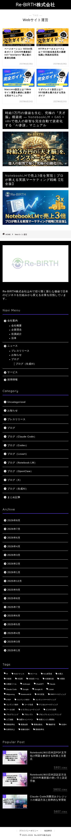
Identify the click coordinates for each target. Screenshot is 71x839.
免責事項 (48, 831)
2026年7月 (13, 529)
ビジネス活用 (51, 710)
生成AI (64, 724)
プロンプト (28, 714)
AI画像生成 (49, 679)
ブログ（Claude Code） (22, 436)
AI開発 (62, 679)
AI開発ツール (11, 684)
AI (7, 674)
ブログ (15, 359)
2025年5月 (13, 624)
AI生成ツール (34, 679)
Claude (52, 684)
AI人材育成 (47, 674)
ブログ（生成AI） (26, 364)
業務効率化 (10, 724)
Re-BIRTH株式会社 (35, 4)
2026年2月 (13, 563)
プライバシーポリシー (28, 831)
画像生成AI (25, 729)
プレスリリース (20, 351)
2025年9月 (13, 590)
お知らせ (16, 355)
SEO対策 (40, 694)
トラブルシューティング (30, 710)
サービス (12, 372)
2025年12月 (14, 581)
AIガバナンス (19, 674)
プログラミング (12, 714)
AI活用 (20, 679)
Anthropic (26, 684)
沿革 (14, 338)
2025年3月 (13, 641)
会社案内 (12, 320)
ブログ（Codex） (17, 445)
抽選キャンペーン (26, 719)
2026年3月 (13, 555)
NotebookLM (26, 694)
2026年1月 (13, 572)
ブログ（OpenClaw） (20, 471)
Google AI (39, 689)
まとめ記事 (13, 497)
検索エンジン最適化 (46, 719)
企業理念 (16, 329)
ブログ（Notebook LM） (22, 462)
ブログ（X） (14, 480)
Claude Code (11, 689)
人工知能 (9, 719)
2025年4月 (13, 633)
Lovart (51, 689)
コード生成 (28, 705)
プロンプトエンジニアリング (50, 714)
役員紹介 (16, 334)
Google (26, 689)
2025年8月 (13, 598)
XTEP (8, 700)
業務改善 (24, 724)
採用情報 (12, 379)
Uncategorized (16, 402)
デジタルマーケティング (48, 705)
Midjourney (10, 694)
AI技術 (8, 679)
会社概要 (16, 325)
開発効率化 (40, 729)
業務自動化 (38, 724)
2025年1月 (13, 650)
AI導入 (60, 674)
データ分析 (10, 710)
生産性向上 (10, 729)
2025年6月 (13, 615)
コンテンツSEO (23, 700)
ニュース (12, 346)
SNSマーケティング (58, 694)
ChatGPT (40, 684)
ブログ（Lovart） (17, 454)
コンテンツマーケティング (45, 700)
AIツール (33, 674)
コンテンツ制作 (12, 705)
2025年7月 (13, 607)
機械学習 (51, 724)
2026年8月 (13, 520)
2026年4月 (13, 546)
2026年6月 (13, 537)
